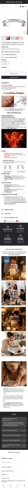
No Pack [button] (5, 62)
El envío (3, 49)
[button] (2, 6)
